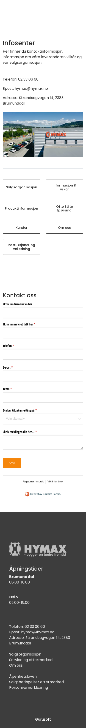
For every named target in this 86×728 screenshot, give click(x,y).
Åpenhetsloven (23, 676)
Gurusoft (43, 719)
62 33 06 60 (28, 79)
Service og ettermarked (31, 659)
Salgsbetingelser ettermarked (36, 682)
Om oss (16, 665)
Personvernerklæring (28, 687)
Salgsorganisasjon (25, 654)
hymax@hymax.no (31, 88)
